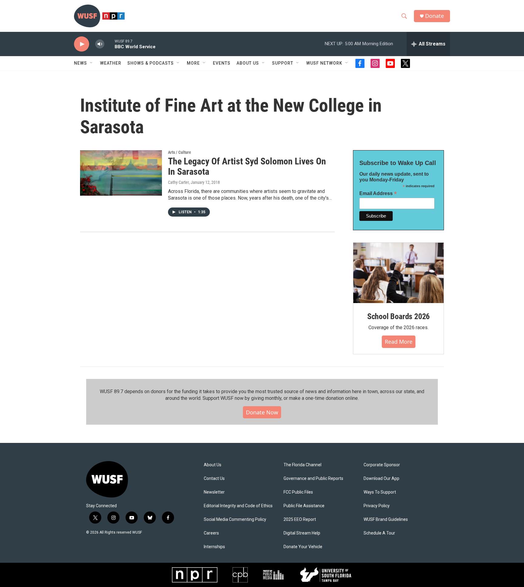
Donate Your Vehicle (303, 547)
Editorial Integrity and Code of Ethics (238, 506)
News (80, 63)
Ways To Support (380, 492)
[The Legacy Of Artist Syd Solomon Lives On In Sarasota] (121, 173)
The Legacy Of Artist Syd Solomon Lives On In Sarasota (247, 166)
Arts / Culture (179, 152)
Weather (110, 63)
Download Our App (381, 478)
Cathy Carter (178, 182)
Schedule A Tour (379, 533)
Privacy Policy (377, 506)
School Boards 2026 (398, 316)
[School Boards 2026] (398, 273)
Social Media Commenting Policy (235, 519)
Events (221, 63)
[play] (81, 44)
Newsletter (214, 492)
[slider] (109, 44)
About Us (212, 465)
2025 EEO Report (300, 519)
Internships (214, 547)
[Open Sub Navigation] (91, 63)
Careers (211, 533)
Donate (434, 16)
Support (282, 63)
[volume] (100, 44)
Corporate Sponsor (382, 465)
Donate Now (262, 412)
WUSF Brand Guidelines (386, 519)
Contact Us (214, 478)
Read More (398, 341)
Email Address (378, 193)
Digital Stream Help (302, 533)
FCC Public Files (298, 492)
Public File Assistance (304, 506)
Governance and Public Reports (313, 478)
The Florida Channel (302, 465)
